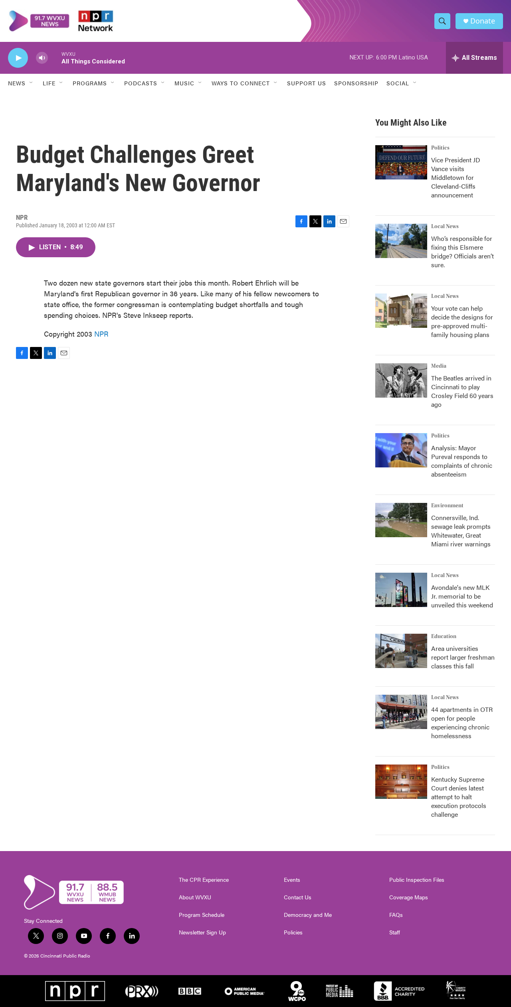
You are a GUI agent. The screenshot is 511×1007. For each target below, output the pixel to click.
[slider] (54, 57)
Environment (447, 506)
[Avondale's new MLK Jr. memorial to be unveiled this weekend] (401, 590)
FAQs (396, 915)
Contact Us (297, 897)
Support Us (306, 83)
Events (292, 880)
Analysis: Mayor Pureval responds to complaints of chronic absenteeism (461, 461)
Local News (445, 226)
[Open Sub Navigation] (31, 83)
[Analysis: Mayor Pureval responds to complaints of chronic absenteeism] (401, 450)
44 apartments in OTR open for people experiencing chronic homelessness (462, 722)
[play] (18, 58)
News (17, 83)
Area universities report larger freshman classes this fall (463, 657)
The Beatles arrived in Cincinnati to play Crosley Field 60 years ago (462, 391)
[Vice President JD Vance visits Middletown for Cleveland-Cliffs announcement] (401, 162)
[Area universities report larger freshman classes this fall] (401, 651)
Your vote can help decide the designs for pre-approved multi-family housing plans (462, 321)
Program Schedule (201, 915)
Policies (293, 932)
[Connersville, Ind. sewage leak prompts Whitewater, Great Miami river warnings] (401, 520)
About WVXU (195, 897)
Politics (440, 148)
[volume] (42, 58)
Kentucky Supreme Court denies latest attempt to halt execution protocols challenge (458, 796)
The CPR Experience (204, 880)
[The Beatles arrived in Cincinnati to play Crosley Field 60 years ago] (401, 380)
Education (443, 636)
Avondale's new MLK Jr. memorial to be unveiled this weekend (462, 596)
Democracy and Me (308, 915)
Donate (482, 21)
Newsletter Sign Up (202, 932)
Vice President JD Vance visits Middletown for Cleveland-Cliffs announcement (455, 177)
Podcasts (140, 83)
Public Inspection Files (416, 880)
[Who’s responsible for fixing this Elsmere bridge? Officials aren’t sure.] (401, 241)
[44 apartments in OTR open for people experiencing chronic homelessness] (401, 712)
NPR (101, 334)
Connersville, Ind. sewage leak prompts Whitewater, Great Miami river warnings (461, 530)
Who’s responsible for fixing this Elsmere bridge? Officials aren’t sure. (462, 251)
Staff (394, 932)
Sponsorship (356, 83)
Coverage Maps (408, 897)
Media (438, 366)
